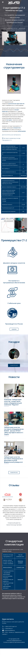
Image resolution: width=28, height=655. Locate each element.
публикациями (22, 131)
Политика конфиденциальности (14, 640)
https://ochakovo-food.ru (7, 507)
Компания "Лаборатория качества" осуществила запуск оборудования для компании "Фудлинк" (13, 402)
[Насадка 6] (14, 354)
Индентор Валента (7, 567)
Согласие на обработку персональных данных (14, 642)
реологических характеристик (16, 103)
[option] (14, 354)
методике (9, 120)
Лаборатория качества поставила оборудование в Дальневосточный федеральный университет (13, 459)
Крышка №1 (20, 579)
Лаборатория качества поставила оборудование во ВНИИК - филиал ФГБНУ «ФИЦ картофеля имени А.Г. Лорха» (14, 430)
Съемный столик (20, 567)
